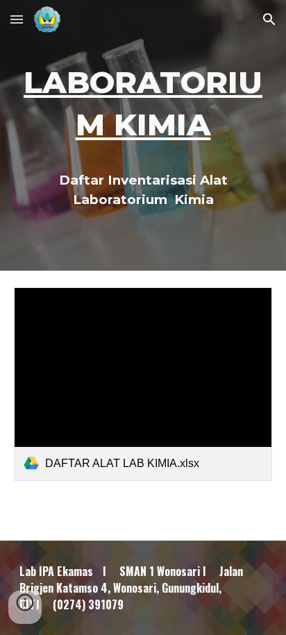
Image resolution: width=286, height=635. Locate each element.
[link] (143, 384)
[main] (143, 135)
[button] (16, 19)
